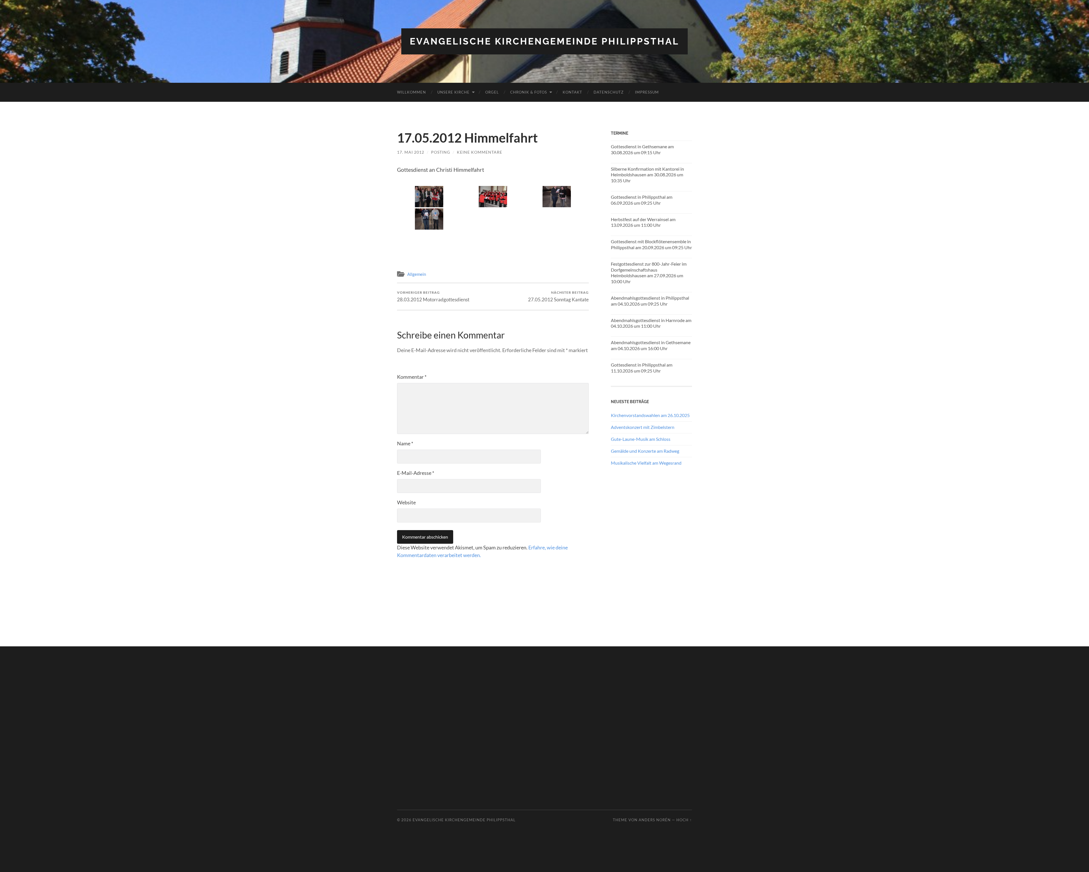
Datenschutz (609, 92)
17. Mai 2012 (410, 152)
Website (406, 502)
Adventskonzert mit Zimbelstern (642, 427)
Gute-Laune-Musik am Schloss (640, 439)
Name (405, 443)
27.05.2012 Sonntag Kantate (558, 296)
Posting (440, 152)
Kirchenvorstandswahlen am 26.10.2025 (650, 415)
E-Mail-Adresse (415, 473)
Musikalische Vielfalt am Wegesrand (646, 462)
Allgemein (416, 274)
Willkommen (411, 92)
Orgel (492, 92)
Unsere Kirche (453, 92)
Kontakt (572, 92)
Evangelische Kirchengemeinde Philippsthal (544, 41)
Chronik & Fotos (528, 92)
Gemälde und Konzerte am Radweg (645, 451)
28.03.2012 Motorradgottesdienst (433, 296)
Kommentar (412, 377)
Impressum (647, 92)
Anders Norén (655, 820)
